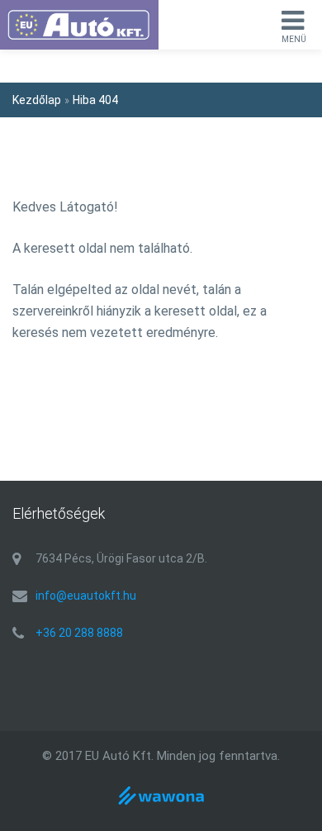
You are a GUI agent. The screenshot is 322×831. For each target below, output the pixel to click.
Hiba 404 (95, 100)
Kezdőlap (36, 100)
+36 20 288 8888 (79, 632)
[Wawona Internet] (161, 806)
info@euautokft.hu (86, 595)
